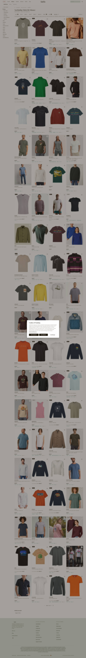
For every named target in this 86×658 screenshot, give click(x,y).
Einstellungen (52, 334)
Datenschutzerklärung (33, 331)
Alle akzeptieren (34, 334)
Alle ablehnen (43, 334)
